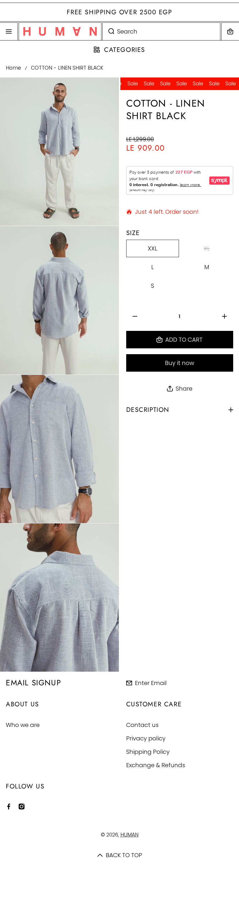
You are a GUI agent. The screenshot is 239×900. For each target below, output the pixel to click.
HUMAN (129, 834)
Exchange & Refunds (155, 765)
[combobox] (161, 31)
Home (13, 68)
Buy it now (179, 363)
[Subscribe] (230, 683)
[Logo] (60, 31)
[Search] (108, 31)
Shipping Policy (148, 752)
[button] (230, 31)
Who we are (23, 725)
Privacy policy (146, 738)
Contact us (142, 725)
